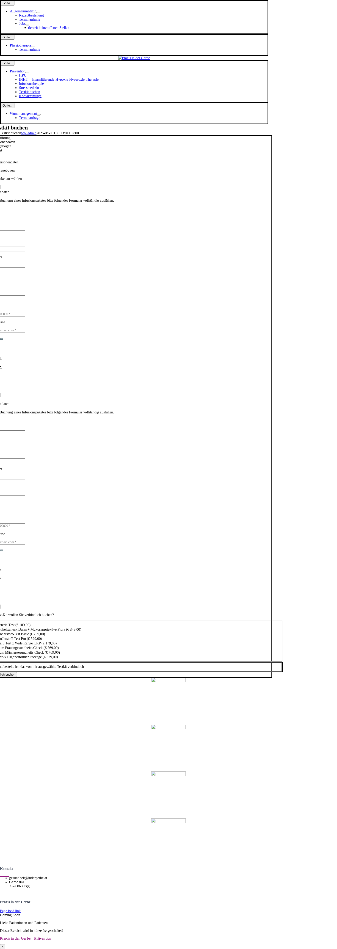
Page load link (10, 911)
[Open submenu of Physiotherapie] (33, 46)
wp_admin (28, 133)
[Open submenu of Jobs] (27, 24)
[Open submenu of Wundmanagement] (39, 115)
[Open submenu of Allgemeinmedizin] (38, 12)
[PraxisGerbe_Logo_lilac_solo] (134, 58)
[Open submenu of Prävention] (27, 72)
